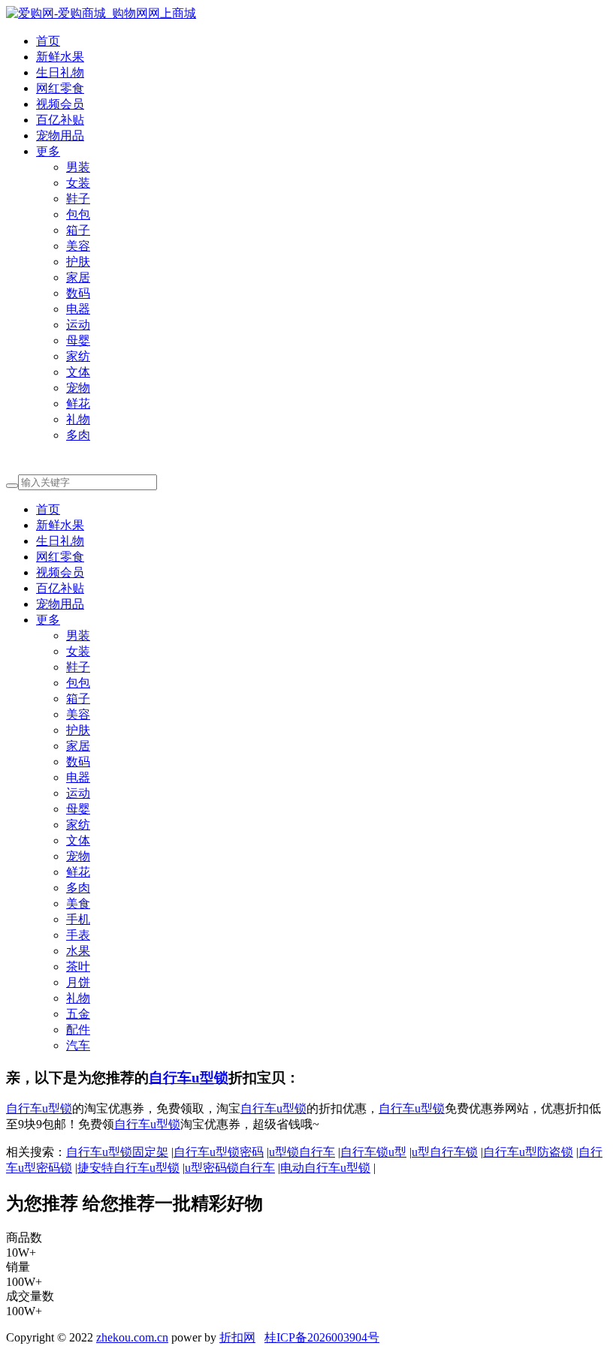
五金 (78, 1013)
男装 (78, 167)
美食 (78, 903)
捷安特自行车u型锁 (128, 1167)
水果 (78, 950)
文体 (78, 372)
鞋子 (78, 198)
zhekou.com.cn (132, 1337)
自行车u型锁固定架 (117, 1152)
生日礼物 (60, 72)
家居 (78, 277)
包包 (78, 214)
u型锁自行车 (302, 1152)
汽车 (78, 1045)
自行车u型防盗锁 (528, 1152)
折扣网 (237, 1337)
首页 (48, 41)
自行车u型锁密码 (219, 1152)
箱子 (78, 230)
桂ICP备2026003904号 (321, 1337)
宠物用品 (60, 135)
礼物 (78, 419)
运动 (78, 324)
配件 (78, 1029)
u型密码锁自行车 (230, 1167)
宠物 (78, 387)
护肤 (78, 261)
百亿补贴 (60, 119)
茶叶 (78, 966)
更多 (48, 151)
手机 (78, 919)
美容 (78, 245)
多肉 (78, 435)
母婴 (78, 340)
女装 (78, 182)
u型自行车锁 (445, 1152)
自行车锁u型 (373, 1152)
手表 (78, 935)
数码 (78, 293)
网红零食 (60, 88)
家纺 (78, 356)
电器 (78, 309)
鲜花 (78, 403)
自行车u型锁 (188, 1077)
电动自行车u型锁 (325, 1167)
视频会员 (60, 104)
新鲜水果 (60, 56)
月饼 (78, 982)
